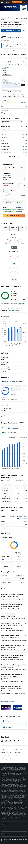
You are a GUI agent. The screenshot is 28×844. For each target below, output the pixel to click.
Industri (25, 521)
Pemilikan (13, 58)
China (25, 528)
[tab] (6, 228)
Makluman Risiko (5, 834)
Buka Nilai (23, 102)
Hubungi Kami (18, 755)
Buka (17, 501)
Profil (8, 58)
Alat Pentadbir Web (6, 759)
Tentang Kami (18, 749)
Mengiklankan (18, 752)
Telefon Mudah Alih (6, 752)
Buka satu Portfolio (6, 755)
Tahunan (3, 432)
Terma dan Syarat (5, 824)
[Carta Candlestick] (3, 62)
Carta (8, 54)
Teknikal (23, 54)
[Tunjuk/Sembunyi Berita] (10, 62)
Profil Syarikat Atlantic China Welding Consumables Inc (12, 509)
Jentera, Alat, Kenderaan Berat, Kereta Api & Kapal (18, 517)
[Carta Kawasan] (5, 62)
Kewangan (15, 54)
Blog (2, 749)
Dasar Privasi (4, 829)
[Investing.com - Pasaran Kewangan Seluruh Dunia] (7, 2)
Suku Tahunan (12, 432)
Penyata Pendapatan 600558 (12, 423)
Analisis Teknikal (7, 223)
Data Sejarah (20, 58)
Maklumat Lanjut (9, 46)
